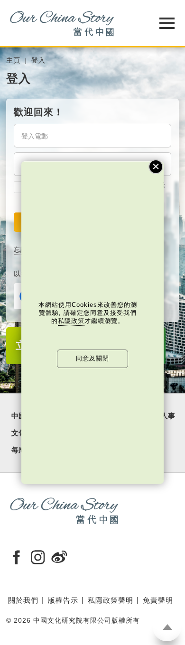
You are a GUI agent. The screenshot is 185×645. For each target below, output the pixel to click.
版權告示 (63, 600)
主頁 (13, 60)
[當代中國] (68, 23)
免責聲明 (158, 600)
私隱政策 (71, 320)
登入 (38, 60)
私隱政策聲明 (110, 600)
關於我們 (23, 600)
